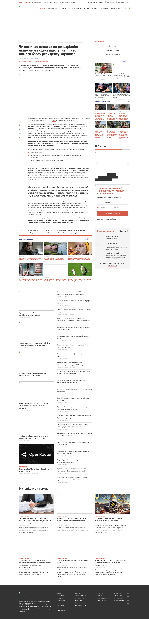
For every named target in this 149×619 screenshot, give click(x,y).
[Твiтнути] (20, 129)
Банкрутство (65, 8)
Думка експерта (117, 8)
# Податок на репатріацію (71, 233)
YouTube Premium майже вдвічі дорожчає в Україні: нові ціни (74, 311)
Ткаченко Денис (111, 243)
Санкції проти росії (50, 2)
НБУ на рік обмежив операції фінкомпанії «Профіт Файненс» (73, 302)
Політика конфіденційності (102, 598)
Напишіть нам (112, 265)
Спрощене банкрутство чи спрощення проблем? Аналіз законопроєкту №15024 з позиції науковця (35, 520)
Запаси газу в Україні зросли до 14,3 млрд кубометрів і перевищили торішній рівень (71, 293)
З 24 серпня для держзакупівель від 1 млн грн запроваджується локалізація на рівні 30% (72, 426)
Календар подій (61, 610)
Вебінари (78, 593)
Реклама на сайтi (99, 593)
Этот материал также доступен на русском (33, 61)
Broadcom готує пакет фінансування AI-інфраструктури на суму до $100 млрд (70, 364)
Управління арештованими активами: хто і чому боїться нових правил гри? (110, 519)
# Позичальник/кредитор (63, 230)
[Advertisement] (74, 25)
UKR (128, 2)
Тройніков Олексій (112, 253)
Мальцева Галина (112, 236)
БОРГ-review (104, 8)
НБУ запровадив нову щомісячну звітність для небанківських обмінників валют (34, 344)
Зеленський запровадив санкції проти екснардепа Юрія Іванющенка (74, 328)
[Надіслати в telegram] (20, 133)
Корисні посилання (80, 603)
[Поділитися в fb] (20, 125)
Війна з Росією (36, 2)
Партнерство (98, 595)
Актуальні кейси (80, 598)
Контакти (97, 603)
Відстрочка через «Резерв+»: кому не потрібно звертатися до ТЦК (33, 314)
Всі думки (122, 231)
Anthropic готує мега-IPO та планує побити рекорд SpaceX (73, 337)
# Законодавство (34, 230)
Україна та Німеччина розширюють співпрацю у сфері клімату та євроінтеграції (73, 408)
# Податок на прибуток (36, 233)
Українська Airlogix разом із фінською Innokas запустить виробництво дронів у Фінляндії (72, 470)
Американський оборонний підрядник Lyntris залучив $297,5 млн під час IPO (74, 434)
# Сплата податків (53, 233)
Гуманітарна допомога (67, 2)
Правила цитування (100, 600)
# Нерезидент (47, 230)
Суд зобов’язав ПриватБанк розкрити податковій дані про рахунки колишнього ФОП (73, 373)
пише (54, 120)
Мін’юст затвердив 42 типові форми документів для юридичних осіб (74, 443)
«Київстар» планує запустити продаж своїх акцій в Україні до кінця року (74, 417)
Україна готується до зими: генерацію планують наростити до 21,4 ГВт (33, 374)
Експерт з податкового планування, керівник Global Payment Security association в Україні (116, 257)
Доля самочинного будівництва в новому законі (72, 562)
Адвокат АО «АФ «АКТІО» (113, 238)
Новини (42, 8)
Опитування (60, 608)
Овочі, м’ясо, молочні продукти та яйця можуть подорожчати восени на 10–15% (72, 479)
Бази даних (78, 600)
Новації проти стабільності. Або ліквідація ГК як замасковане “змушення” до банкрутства (110, 563)
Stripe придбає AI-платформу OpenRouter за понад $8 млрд (34, 470)
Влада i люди (92, 8)
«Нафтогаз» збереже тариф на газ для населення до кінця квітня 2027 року (33, 437)
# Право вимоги (79, 230)
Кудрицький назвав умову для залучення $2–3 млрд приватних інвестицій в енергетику (34, 406)
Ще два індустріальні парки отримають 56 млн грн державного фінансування (74, 461)
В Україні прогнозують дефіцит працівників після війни (73, 355)
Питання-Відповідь (80, 605)
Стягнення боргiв (78, 8)
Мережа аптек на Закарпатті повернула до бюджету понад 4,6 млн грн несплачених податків (73, 320)
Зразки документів (80, 595)
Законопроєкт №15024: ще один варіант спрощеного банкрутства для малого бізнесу (72, 520)
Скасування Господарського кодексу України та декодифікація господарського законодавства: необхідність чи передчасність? (35, 564)
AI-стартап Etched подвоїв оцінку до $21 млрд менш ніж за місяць (74, 390)
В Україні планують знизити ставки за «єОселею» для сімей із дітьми (73, 399)
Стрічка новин (28, 42)
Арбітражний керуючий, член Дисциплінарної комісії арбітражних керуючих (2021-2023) (116, 247)
